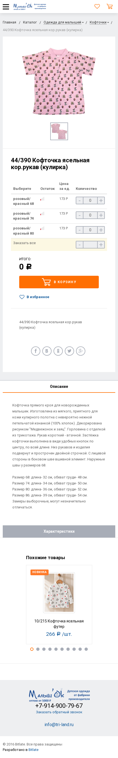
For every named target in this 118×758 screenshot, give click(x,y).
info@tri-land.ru (59, 724)
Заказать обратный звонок (59, 712)
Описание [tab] (59, 386)
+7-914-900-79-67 (59, 705)
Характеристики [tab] (59, 531)
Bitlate (33, 750)
